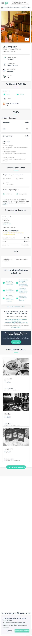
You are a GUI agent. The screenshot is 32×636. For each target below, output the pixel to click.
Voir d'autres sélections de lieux (16, 306)
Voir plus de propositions (16, 467)
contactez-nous (15, 327)
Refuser (9, 630)
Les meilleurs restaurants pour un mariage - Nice (10, 290)
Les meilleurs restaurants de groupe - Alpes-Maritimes (23, 298)
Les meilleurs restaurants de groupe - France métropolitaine (23, 290)
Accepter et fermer (22, 630)
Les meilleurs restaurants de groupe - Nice (9, 283)
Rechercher (16, 342)
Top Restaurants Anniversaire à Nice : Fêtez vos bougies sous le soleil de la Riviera (23, 282)
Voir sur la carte (7, 224)
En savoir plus (6, 627)
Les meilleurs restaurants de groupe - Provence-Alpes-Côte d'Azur (10, 298)
